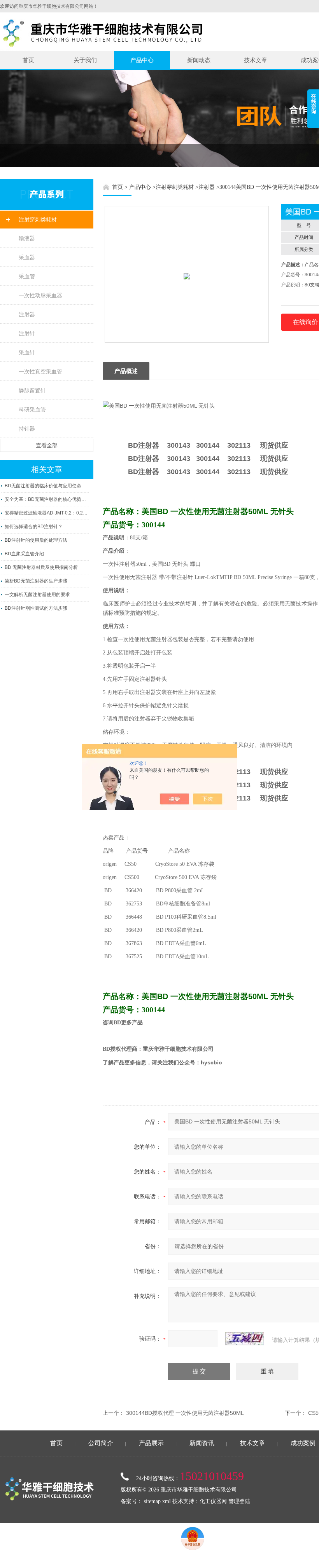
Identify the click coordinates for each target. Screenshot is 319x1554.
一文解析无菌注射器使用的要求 (37, 594)
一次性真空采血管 (40, 371)
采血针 (27, 352)
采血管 (27, 276)
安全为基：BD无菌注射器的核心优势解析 (47, 499)
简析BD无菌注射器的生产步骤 (36, 581)
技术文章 (255, 60)
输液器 (27, 238)
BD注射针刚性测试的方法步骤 (36, 608)
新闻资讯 (201, 1443)
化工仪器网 (213, 1501)
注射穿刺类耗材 (38, 219)
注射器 (27, 314)
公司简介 (100, 1443)
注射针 (27, 333)
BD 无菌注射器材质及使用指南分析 (41, 567)
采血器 (27, 257)
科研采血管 (32, 409)
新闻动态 (198, 60)
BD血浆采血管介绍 (24, 553)
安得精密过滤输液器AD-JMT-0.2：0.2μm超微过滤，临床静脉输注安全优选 (47, 513)
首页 (28, 60)
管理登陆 (239, 1501)
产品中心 (142, 60)
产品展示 (151, 1443)
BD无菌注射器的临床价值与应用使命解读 (47, 485)
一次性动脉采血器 (40, 295)
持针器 (27, 429)
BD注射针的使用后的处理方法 (36, 540)
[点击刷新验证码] (244, 1338)
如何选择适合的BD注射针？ (34, 526)
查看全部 (47, 445)
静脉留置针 (32, 390)
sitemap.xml (157, 1501)
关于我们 (85, 60)
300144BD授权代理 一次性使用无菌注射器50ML (185, 1413)
